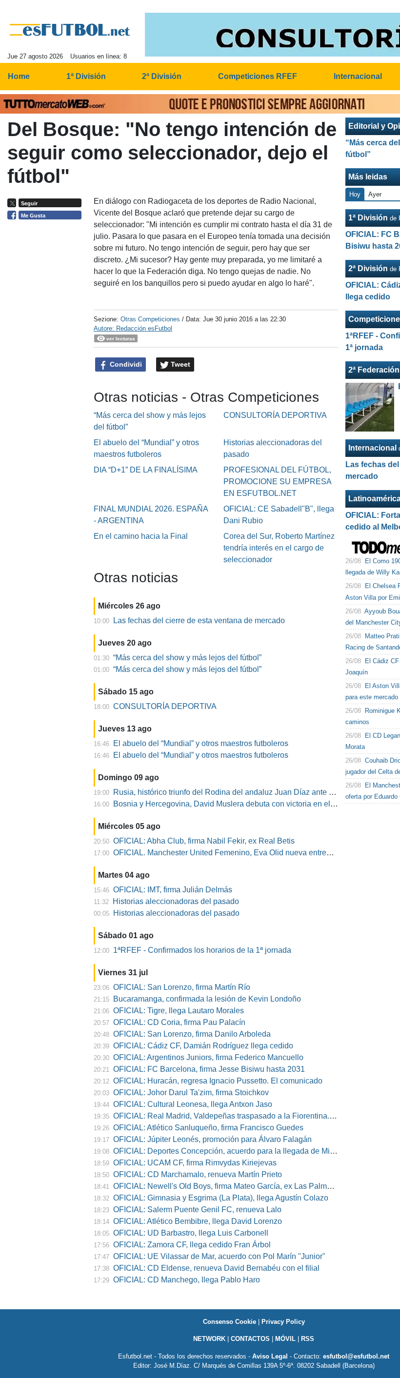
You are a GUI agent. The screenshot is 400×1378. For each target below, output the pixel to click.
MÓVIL (285, 1338)
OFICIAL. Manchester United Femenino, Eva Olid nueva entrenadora (232, 852)
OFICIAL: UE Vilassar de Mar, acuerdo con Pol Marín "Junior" (219, 1256)
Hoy (354, 194)
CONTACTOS (250, 1338)
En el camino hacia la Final (141, 536)
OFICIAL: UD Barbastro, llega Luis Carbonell (190, 1233)
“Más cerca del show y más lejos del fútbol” (187, 657)
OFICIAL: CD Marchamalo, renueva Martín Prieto (197, 1174)
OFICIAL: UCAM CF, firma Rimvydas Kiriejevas (195, 1163)
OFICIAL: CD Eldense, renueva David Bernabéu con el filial (216, 1268)
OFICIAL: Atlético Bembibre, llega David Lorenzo (197, 1221)
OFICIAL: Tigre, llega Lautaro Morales (178, 1010)
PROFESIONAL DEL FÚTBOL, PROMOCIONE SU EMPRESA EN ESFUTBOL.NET (277, 481)
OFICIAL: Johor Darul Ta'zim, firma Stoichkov (191, 1092)
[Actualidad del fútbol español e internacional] (70, 30)
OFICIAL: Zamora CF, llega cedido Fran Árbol (192, 1244)
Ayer (374, 194)
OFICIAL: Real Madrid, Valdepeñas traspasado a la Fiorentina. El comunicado (248, 1116)
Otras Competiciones (150, 319)
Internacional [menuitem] (358, 76)
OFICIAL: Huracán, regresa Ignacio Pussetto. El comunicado (217, 1081)
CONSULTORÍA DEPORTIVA (275, 415)
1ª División (368, 218)
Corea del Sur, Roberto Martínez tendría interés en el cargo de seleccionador (279, 548)
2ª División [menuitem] (161, 76)
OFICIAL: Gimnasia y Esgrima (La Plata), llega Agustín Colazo (220, 1198)
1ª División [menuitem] (86, 76)
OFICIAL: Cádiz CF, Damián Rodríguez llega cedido (203, 1046)
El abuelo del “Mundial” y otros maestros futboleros (200, 743)
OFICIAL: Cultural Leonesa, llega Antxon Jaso (192, 1104)
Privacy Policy (283, 1321)
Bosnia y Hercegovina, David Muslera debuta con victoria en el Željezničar (242, 804)
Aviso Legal (270, 1356)
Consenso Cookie (229, 1321)
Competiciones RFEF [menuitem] (257, 76)
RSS (307, 1338)
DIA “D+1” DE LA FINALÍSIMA (146, 470)
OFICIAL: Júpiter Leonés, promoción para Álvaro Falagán (212, 1139)
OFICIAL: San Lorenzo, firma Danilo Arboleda (192, 1034)
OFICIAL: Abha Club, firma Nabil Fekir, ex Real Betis (204, 841)
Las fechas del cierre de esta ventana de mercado (199, 620)
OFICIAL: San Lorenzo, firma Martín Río (181, 987)
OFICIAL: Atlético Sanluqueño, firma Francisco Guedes (208, 1127)
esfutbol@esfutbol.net (356, 1356)
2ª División (368, 268)
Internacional (372, 448)
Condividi (125, 364)
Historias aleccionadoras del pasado (176, 901)
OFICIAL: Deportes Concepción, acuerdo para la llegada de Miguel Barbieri (243, 1151)
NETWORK (209, 1338)
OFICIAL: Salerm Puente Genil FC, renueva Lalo (197, 1209)
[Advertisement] (47, 374)
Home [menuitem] (19, 76)
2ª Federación (374, 370)
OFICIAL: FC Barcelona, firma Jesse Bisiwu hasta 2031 (209, 1069)
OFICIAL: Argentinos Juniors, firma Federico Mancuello (208, 1057)
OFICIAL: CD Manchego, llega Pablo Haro (186, 1280)
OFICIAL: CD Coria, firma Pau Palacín (179, 1022)
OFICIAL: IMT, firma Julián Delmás (172, 890)
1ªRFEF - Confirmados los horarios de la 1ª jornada (202, 950)
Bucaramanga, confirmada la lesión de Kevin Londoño (207, 999)
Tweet (179, 364)
